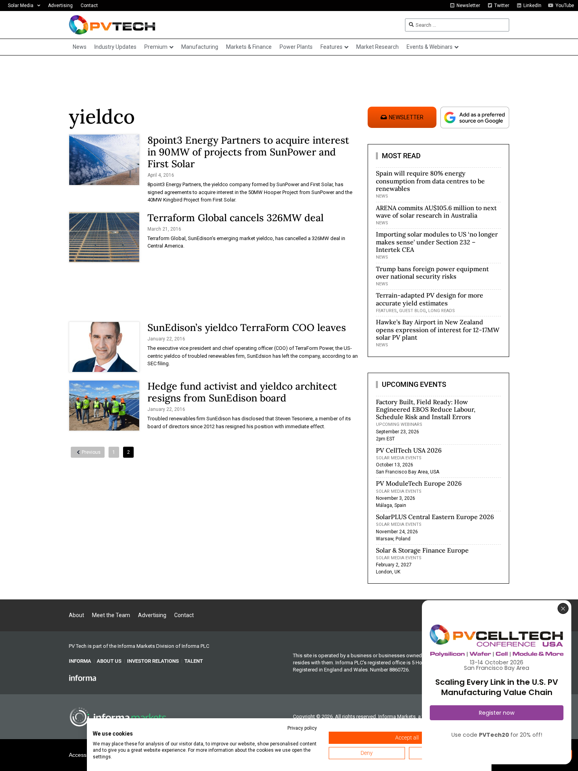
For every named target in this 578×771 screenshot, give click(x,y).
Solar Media (20, 5)
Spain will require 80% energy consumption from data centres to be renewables (430, 180)
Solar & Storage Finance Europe (422, 550)
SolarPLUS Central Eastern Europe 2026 (435, 517)
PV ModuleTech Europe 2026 (419, 483)
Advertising (60, 5)
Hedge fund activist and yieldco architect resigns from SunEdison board (242, 392)
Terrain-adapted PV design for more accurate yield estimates (429, 299)
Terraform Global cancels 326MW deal (235, 217)
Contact (89, 5)
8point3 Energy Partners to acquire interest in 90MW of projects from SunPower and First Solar (248, 152)
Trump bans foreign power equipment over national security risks (432, 272)
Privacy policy (302, 728)
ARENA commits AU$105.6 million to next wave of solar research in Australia (436, 211)
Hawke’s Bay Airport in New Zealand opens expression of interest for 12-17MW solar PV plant (437, 329)
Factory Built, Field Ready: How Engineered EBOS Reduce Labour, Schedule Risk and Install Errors (425, 409)
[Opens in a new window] (82, 677)
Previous (91, 452)
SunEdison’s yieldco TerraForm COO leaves (246, 327)
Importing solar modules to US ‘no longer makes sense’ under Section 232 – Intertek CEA (437, 241)
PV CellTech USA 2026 (409, 450)
